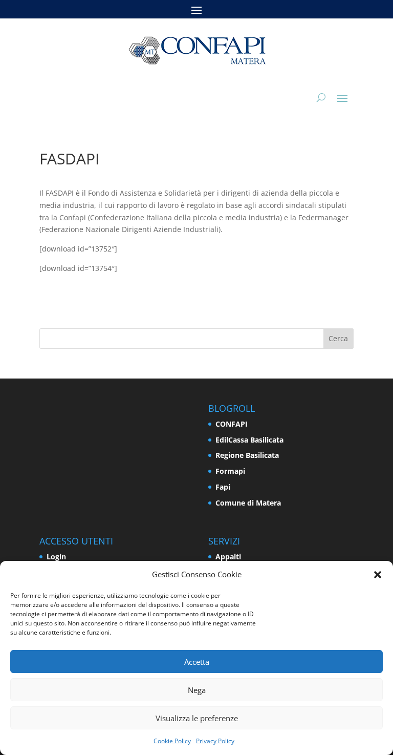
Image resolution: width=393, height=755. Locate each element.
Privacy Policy (215, 741)
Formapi (230, 471)
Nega (197, 690)
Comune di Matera (248, 503)
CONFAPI (231, 424)
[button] (378, 575)
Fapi (222, 487)
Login (56, 556)
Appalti (228, 556)
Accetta (196, 662)
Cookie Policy (172, 741)
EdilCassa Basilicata (249, 440)
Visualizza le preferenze (197, 718)
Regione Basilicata (247, 455)
